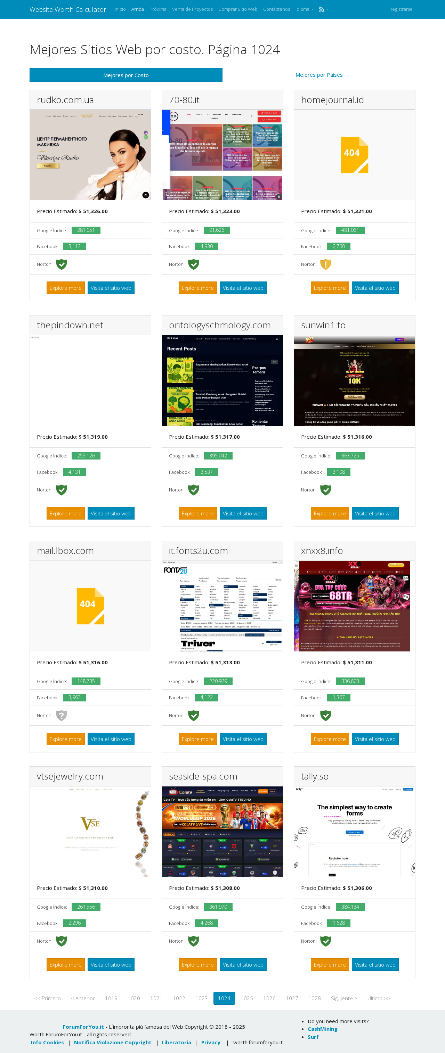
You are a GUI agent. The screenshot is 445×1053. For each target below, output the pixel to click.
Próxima (158, 9)
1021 (156, 998)
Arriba (137, 9)
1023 (201, 998)
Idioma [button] (303, 9)
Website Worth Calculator (68, 9)
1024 (224, 998)
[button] (323, 9)
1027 (292, 998)
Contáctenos (276, 9)
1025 (247, 998)
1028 (314, 998)
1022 (179, 998)
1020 (134, 998)
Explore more (66, 287)
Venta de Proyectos (192, 9)
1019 (111, 998)
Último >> (378, 998)
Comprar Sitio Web (238, 9)
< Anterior (83, 998)
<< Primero (47, 998)
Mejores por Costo (126, 74)
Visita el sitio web (111, 287)
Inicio (120, 9)
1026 (269, 998)
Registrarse (401, 9)
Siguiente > (344, 998)
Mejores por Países (319, 74)
